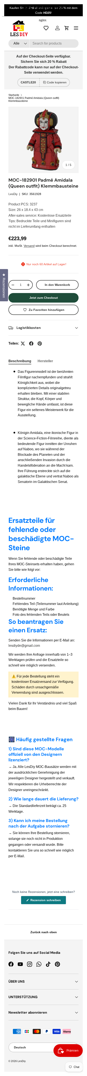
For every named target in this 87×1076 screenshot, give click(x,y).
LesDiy (13, 194)
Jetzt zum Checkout (43, 297)
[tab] (19, 361)
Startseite (13, 95)
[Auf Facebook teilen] (31, 343)
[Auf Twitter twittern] (23, 343)
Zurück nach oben (43, 932)
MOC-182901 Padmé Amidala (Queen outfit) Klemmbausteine (33, 99)
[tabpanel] (43, 428)
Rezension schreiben (46, 901)
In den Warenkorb (57, 284)
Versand (29, 245)
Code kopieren (57, 82)
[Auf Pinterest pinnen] (39, 343)
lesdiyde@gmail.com (24, 645)
